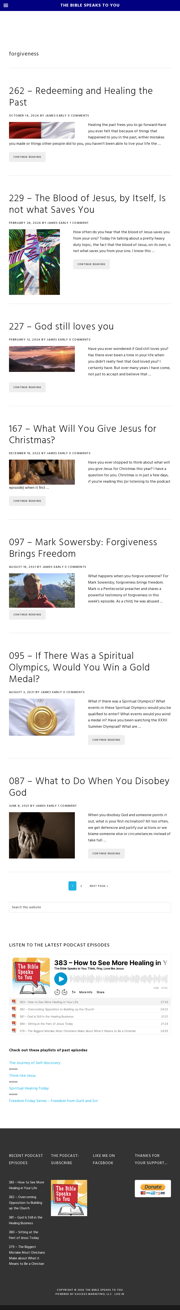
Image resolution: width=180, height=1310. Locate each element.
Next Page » (99, 886)
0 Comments (78, 115)
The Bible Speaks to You (104, 1290)
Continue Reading (27, 157)
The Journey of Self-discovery (34, 1063)
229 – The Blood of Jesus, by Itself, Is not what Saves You (87, 204)
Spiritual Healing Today (29, 1088)
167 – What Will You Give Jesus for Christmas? (83, 435)
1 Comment (79, 223)
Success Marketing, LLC (93, 1294)
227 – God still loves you (61, 327)
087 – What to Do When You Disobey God (89, 787)
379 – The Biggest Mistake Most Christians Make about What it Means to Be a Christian (27, 1255)
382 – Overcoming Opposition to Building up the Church (25, 1202)
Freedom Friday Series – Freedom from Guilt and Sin (53, 1101)
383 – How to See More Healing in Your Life (26, 1185)
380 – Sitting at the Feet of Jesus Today (24, 1235)
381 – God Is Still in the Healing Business (25, 1220)
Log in (119, 1294)
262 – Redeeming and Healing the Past (81, 97)
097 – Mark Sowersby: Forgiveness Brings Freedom (83, 548)
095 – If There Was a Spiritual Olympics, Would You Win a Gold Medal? (79, 668)
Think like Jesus (22, 1076)
